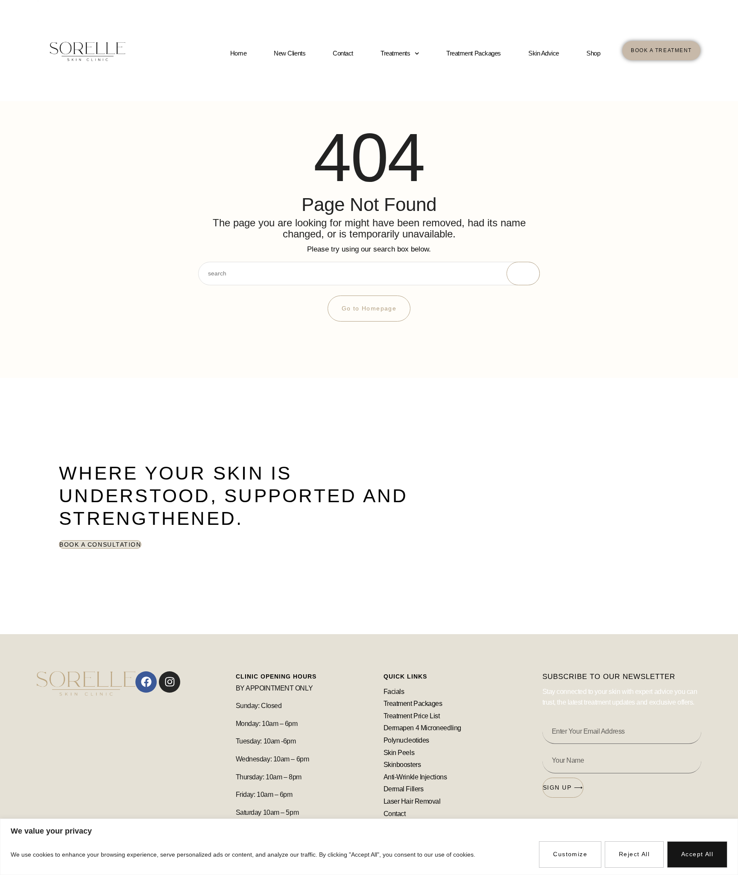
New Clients (289, 53)
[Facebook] (146, 682)
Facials (394, 691)
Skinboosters (403, 764)
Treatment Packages (473, 53)
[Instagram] (169, 682)
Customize (570, 854)
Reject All (634, 854)
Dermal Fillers (404, 789)
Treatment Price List (412, 716)
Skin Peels (400, 752)
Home (238, 53)
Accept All (697, 854)
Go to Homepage (369, 308)
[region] (369, 847)
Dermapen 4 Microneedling (422, 728)
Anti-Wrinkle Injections (415, 777)
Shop (593, 53)
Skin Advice (543, 53)
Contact (343, 53)
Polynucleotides (406, 740)
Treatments (395, 53)
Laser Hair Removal (412, 801)
